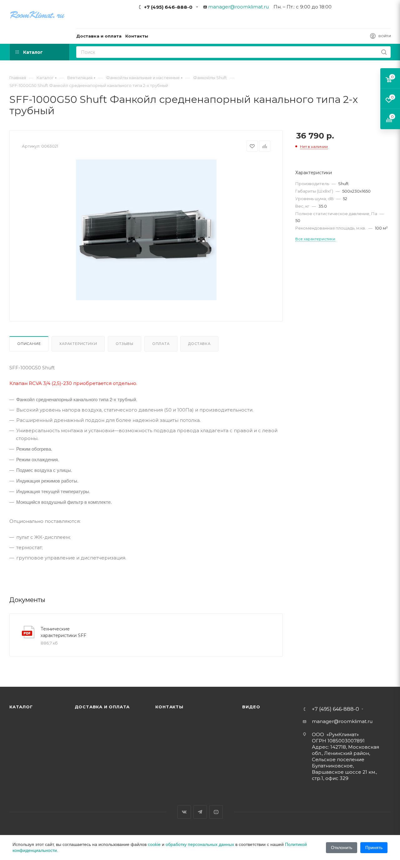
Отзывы (124, 343)
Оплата (161, 343)
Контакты (169, 706)
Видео (251, 706)
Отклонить (341, 847)
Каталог (21, 706)
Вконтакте (184, 812)
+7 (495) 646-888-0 (168, 7)
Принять (373, 847)
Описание (29, 343)
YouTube (216, 812)
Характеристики (78, 343)
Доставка (199, 343)
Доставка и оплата (102, 706)
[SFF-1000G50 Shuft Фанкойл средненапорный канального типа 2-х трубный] (146, 229)
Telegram (200, 812)
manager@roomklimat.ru (238, 7)
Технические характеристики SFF (63, 632)
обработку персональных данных (200, 844)
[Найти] (384, 52)
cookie (154, 844)
